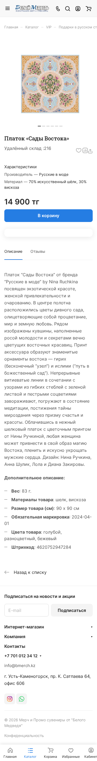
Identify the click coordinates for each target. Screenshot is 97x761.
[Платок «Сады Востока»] (50, 84)
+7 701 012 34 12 (20, 656)
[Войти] (77, 8)
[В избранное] (78, 150)
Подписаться (72, 610)
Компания (14, 636)
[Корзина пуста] (88, 8)
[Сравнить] (85, 150)
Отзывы (37, 251)
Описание (13, 251)
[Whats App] (21, 698)
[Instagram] (9, 698)
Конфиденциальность (24, 735)
